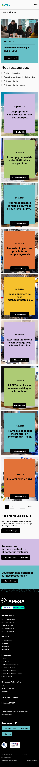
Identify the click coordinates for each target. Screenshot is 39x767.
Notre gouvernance (8, 619)
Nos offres (5, 636)
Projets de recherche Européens (12, 674)
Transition (4, 643)
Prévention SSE (6, 640)
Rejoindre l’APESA (8, 703)
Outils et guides (6, 677)
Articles (4, 659)
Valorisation (5, 646)
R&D (2, 686)
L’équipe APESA (7, 625)
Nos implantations (7, 628)
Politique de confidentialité (9, 760)
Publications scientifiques (10, 665)
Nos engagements (7, 622)
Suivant (30, 506)
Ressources (6, 655)
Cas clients (5, 662)
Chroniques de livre (8, 668)
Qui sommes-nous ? (9, 615)
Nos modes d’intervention (11, 682)
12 (22, 506)
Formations (5, 649)
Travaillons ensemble (9, 698)
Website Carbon (18, 608)
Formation (4, 692)
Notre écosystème (7, 631)
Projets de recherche (8, 671)
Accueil (3, 12)
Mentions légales (32, 760)
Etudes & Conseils (7, 689)
